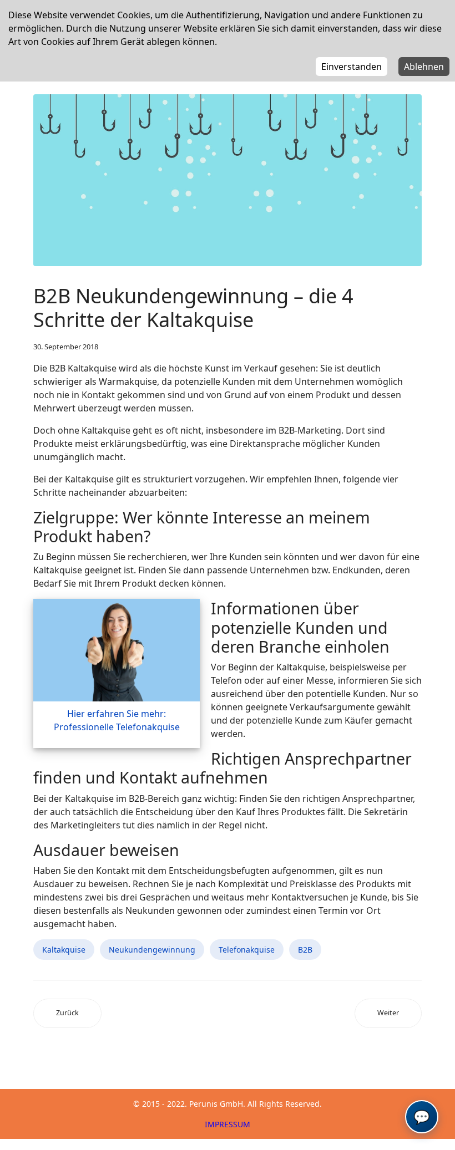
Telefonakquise (247, 949)
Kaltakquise (63, 949)
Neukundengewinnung (152, 949)
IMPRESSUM (227, 1124)
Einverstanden (351, 66)
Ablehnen (424, 66)
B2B (305, 949)
